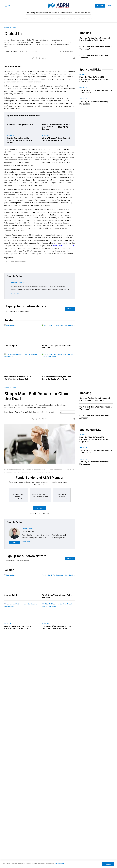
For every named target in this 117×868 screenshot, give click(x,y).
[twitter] (40, 58)
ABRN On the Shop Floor (32, 18)
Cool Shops (48, 18)
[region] (58, 864)
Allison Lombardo (10, 51)
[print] (74, 58)
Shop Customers (10, 27)
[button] (5, 5)
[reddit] (43, 58)
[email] (46, 58)
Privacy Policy (59, 863)
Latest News (60, 18)
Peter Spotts (9, 412)
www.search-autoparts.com (63, 246)
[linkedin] (36, 58)
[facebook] (33, 58)
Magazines (72, 18)
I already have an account (39, 513)
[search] (9, 5)
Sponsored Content (86, 18)
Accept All (108, 864)
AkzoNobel (27, 412)
